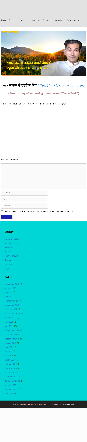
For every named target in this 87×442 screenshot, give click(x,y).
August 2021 (10, 343)
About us (36, 20)
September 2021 (12, 339)
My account (59, 20)
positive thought (12, 256)
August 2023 (10, 288)
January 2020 (11, 393)
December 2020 (12, 372)
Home (3, 20)
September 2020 (12, 381)
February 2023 (11, 301)
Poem (7, 251)
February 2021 (11, 364)
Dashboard (25, 20)
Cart (69, 20)
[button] (17, 20)
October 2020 (11, 377)
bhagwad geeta (12, 243)
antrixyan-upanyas (13, 239)
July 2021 (9, 347)
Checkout (77, 20)
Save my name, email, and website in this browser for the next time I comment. (39, 211)
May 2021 (9, 351)
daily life (8, 247)
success (8, 264)
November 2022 (12, 305)
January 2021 (11, 368)
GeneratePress (68, 404)
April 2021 (9, 356)
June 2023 (9, 297)
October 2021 (11, 334)
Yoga (7, 268)
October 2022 (11, 309)
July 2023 (9, 292)
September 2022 (12, 313)
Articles (12, 20)
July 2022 (9, 322)
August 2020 (10, 385)
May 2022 (9, 326)
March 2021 (10, 360)
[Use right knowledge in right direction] (7, 6)
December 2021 (12, 330)
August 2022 (10, 318)
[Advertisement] (43, 425)
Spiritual (8, 260)
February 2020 (11, 389)
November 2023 (12, 284)
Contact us (47, 20)
